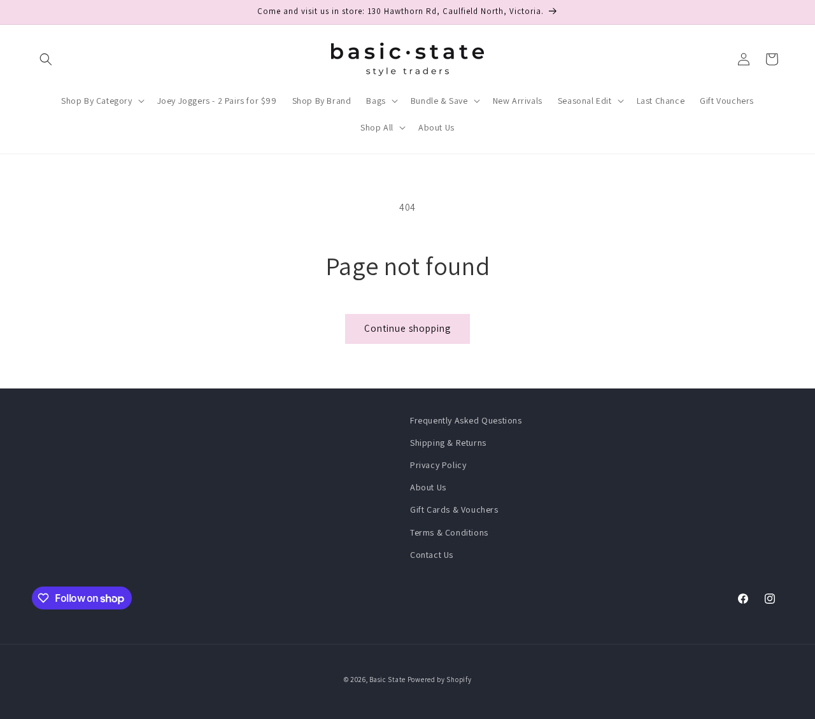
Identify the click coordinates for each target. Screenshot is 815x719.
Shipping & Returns (448, 442)
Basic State (387, 679)
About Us (428, 487)
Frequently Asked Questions (466, 420)
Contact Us (431, 554)
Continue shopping (407, 328)
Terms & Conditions (449, 532)
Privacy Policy (438, 465)
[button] (46, 59)
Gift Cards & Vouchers (454, 509)
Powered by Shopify (440, 679)
